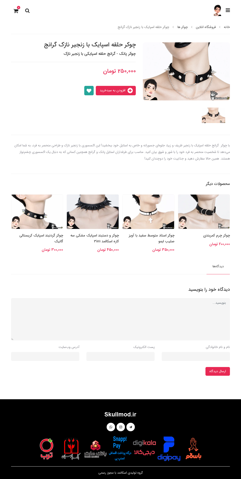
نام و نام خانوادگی (218, 347)
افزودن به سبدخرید (113, 90)
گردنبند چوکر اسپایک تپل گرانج (41, 235)
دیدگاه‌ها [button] (218, 266)
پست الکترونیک (144, 347)
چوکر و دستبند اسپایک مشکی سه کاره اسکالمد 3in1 (150, 238)
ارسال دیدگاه (217, 371)
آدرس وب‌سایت (69, 347)
